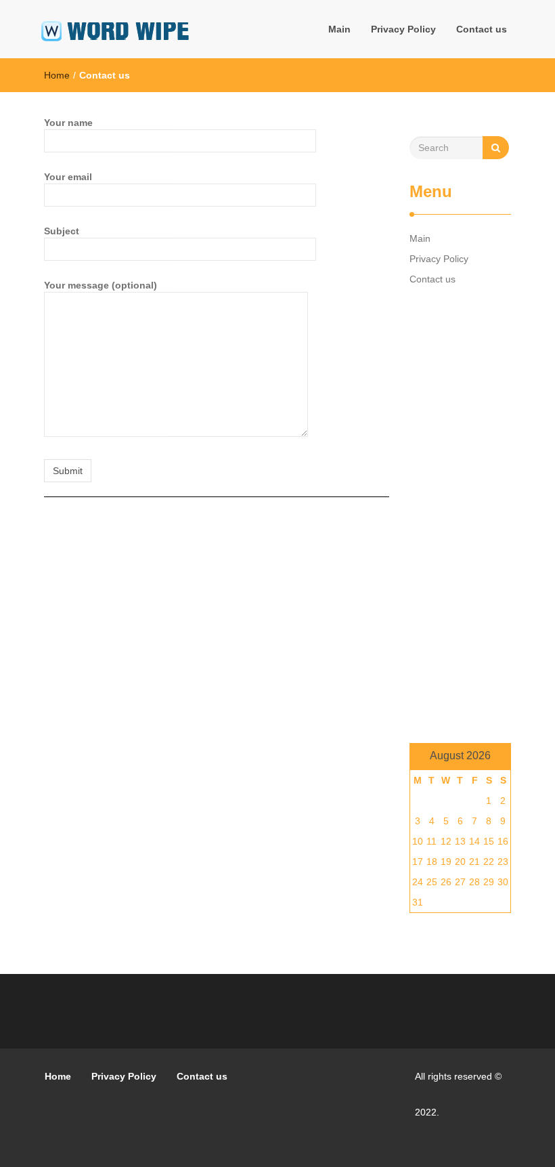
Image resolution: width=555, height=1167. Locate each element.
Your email (68, 176)
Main (339, 29)
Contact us (481, 29)
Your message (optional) (100, 285)
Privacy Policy (403, 29)
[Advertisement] (460, 516)
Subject (61, 231)
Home (57, 75)
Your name (68, 122)
